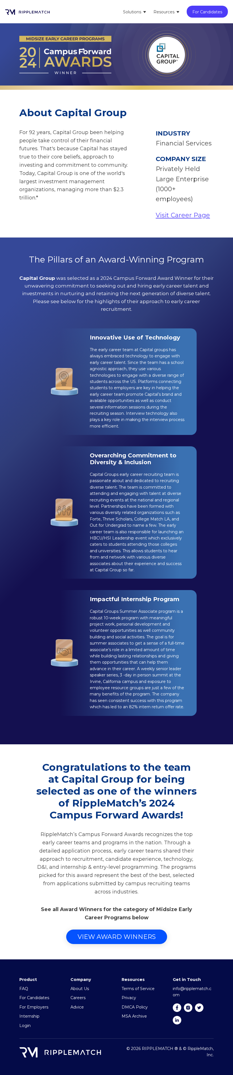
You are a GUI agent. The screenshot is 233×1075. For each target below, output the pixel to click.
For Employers (33, 1007)
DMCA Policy (135, 1007)
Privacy (129, 997)
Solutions (132, 11)
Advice (77, 1007)
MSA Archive (134, 1016)
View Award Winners (117, 937)
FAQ (23, 988)
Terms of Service (138, 988)
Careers (78, 997)
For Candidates (207, 11)
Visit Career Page (183, 215)
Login (25, 1025)
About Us (79, 988)
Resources (163, 11)
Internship (29, 1016)
